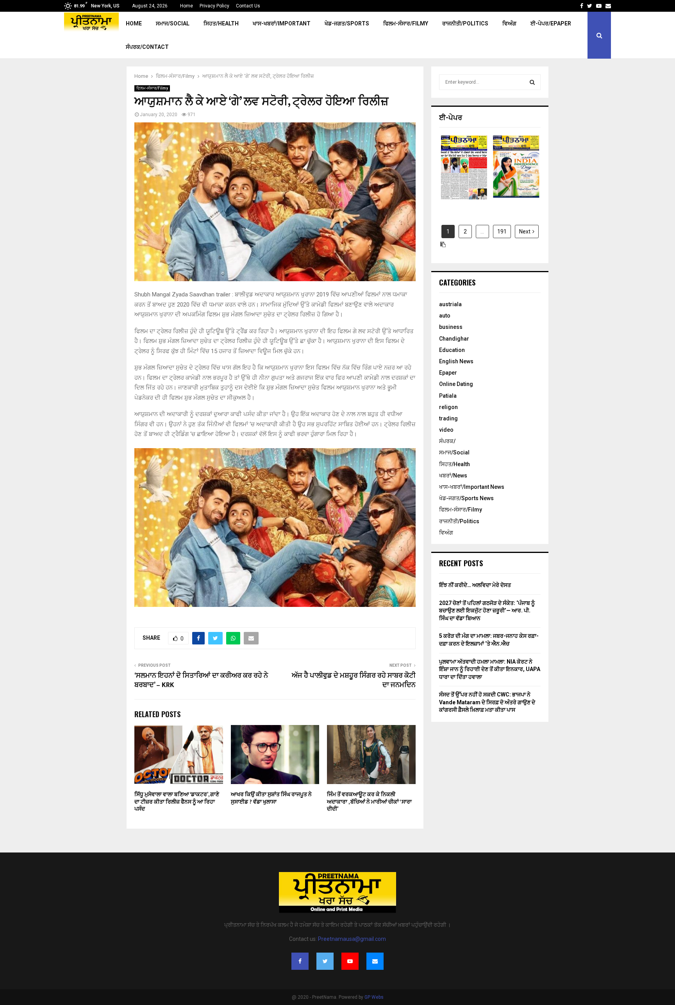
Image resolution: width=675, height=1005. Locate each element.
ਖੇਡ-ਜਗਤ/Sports (347, 23)
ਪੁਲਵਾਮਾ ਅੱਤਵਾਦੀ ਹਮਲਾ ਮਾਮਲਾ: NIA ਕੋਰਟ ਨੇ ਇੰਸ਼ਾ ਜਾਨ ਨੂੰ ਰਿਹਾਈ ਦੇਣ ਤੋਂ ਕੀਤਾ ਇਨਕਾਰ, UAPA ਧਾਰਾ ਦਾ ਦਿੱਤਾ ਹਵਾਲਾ (489, 669)
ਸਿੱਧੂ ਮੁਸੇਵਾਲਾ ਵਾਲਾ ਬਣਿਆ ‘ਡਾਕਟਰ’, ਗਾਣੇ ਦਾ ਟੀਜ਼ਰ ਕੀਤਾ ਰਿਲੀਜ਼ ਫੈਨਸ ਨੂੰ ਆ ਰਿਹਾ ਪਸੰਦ (176, 801)
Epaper (448, 373)
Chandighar (454, 339)
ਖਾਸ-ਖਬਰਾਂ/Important (282, 23)
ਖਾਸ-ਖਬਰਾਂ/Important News (471, 487)
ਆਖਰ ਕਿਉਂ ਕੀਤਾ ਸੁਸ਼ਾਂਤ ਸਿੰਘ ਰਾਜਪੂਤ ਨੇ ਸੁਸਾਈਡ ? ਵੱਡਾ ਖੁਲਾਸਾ (271, 798)
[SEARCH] (532, 82)
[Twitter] (325, 961)
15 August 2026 (516, 174)
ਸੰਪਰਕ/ (447, 441)
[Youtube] (350, 961)
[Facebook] (300, 961)
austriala (450, 304)
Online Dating (456, 384)
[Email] (375, 961)
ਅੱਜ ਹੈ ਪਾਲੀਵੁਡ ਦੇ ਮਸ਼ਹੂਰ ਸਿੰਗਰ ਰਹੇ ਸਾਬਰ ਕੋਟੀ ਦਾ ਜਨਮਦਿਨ (354, 680)
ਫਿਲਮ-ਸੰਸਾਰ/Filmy (405, 23)
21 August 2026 (464, 174)
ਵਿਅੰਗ (509, 23)
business (450, 327)
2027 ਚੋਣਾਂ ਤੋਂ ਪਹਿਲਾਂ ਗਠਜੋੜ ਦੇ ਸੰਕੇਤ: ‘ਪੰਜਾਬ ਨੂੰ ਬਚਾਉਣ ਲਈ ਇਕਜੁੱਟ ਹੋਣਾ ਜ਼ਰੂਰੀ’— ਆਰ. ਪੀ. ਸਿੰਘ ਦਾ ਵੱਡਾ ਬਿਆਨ (487, 610)
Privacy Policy (214, 6)
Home (186, 6)
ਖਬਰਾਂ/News (453, 475)
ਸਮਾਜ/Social (172, 23)
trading (448, 418)
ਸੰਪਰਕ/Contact (147, 47)
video (446, 430)
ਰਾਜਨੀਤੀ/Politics (465, 23)
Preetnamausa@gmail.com (352, 939)
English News (456, 361)
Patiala (448, 396)
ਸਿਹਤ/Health (221, 23)
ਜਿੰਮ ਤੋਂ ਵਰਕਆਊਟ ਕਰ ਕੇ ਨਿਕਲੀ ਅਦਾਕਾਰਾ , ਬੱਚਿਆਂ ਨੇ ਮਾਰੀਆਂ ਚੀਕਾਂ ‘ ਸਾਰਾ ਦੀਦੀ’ (369, 801)
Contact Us (248, 6)
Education (452, 350)
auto (444, 315)
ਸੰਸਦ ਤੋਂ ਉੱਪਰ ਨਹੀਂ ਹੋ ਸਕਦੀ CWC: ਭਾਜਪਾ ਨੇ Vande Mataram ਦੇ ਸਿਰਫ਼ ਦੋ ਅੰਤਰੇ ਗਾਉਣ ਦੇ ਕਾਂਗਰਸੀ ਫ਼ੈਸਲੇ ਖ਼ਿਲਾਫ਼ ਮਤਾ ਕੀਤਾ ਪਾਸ (487, 702)
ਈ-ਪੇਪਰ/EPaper (550, 23)
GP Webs (374, 997)
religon (448, 407)
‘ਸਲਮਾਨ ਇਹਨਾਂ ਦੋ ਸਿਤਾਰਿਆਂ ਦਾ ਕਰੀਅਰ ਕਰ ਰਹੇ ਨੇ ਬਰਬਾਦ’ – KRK (201, 680)
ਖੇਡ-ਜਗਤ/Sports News (466, 498)
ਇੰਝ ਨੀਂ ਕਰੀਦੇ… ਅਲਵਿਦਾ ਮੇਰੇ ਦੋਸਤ (475, 585)
